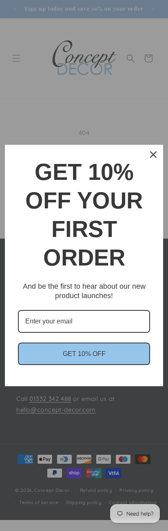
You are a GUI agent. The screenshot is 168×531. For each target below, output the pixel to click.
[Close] (153, 154)
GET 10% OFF (84, 353)
